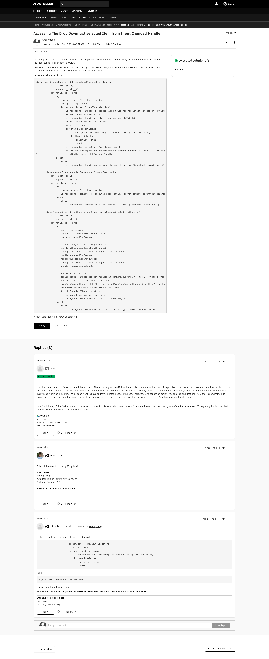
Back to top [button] (46, 649)
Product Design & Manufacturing (56, 24)
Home (36, 24)
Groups (82, 17)
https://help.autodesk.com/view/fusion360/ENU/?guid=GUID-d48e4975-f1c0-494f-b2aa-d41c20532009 (92, 591)
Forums (53, 17)
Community (40, 17)
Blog (64, 17)
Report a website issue (220, 648)
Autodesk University (108, 17)
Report (65, 325)
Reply (42, 325)
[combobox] (84, 4)
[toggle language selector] (217, 4)
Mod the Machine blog (46, 425)
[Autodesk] (43, 4)
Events (73, 17)
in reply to (90, 526)
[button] (234, 42)
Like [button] (55, 325)
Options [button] (229, 32)
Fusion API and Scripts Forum (103, 24)
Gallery (92, 17)
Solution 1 (180, 69)
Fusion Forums (80, 24)
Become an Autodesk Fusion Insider (56, 488)
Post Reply (221, 625)
